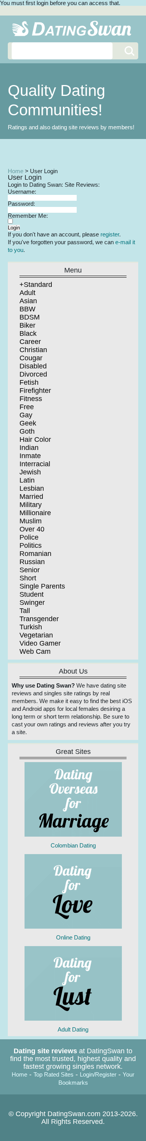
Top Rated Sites (53, 1074)
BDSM (29, 317)
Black (28, 333)
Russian (32, 562)
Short (27, 578)
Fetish (29, 382)
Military (30, 505)
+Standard (35, 284)
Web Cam (35, 651)
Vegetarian (36, 635)
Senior (29, 570)
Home (15, 171)
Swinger (32, 602)
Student (31, 594)
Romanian (35, 553)
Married (31, 496)
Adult (27, 293)
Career (30, 342)
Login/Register (98, 1074)
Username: (22, 191)
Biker (27, 325)
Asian (28, 301)
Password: (21, 203)
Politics (30, 545)
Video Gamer (40, 643)
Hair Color (35, 439)
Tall (24, 611)
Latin (27, 480)
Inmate (30, 456)
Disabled (33, 366)
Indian (29, 448)
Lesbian (31, 488)
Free (26, 407)
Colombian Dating (73, 845)
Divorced (33, 374)
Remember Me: (28, 215)
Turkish (30, 627)
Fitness (30, 399)
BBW (27, 309)
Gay (25, 415)
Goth (27, 431)
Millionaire (35, 513)
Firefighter (35, 390)
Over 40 (31, 529)
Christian (33, 350)
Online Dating (73, 937)
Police (29, 537)
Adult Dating (73, 1029)
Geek (27, 423)
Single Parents (42, 586)
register (109, 234)
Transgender (39, 619)
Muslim (30, 521)
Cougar (30, 358)
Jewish (30, 472)
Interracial (34, 464)
